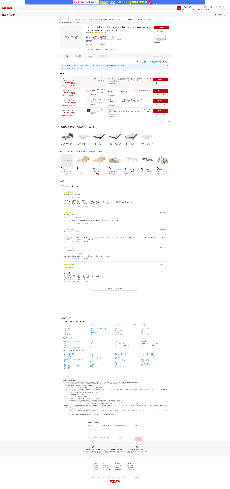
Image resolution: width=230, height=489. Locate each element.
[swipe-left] (60, 160)
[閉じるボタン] (170, 22)
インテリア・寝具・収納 (74, 19)
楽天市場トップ (62, 19)
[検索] (179, 8)
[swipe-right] (169, 160)
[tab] (66, 56)
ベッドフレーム (91, 19)
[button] (190, 8)
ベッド (83, 19)
